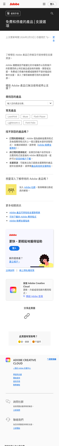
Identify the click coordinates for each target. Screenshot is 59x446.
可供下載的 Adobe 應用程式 (22, 216)
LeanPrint (12, 116)
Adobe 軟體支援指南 (19, 220)
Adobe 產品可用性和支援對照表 (24, 212)
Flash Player (39, 116)
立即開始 (16, 428)
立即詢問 (16, 410)
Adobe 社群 (30, 187)
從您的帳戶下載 (23, 158)
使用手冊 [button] (15, 13)
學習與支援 (17, 374)
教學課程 (16, 384)
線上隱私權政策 (26, 270)
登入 (52, 4)
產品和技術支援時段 (41, 166)
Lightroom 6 (14, 122)
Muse (25, 116)
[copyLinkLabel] (27, 318)
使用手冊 (16, 381)
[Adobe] (14, 4)
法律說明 (10, 270)
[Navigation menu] (4, 4)
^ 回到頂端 (51, 359)
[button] (44, 4)
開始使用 (16, 378)
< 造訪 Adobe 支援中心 (22, 368)
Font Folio (30, 122)
